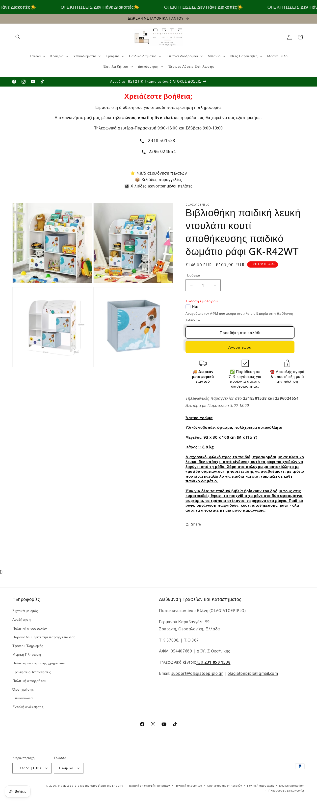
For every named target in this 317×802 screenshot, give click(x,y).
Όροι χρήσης (23, 689)
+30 (213, 662)
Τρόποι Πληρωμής (27, 645)
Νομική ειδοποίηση (292, 785)
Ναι (195, 307)
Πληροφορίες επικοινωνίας (286, 790)
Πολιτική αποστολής (260, 785)
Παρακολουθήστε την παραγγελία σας (44, 637)
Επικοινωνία (22, 698)
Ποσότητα (192, 275)
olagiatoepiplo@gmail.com (253, 673)
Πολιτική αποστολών (29, 628)
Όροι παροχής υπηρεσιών (224, 785)
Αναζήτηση (21, 619)
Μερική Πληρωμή (26, 654)
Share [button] (196, 524)
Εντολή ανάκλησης (28, 707)
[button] (17, 36)
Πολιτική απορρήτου (29, 680)
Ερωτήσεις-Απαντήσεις (31, 672)
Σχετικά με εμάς (25, 610)
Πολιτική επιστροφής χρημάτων (38, 663)
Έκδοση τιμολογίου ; (202, 301)
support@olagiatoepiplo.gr (197, 673)
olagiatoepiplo (68, 785)
